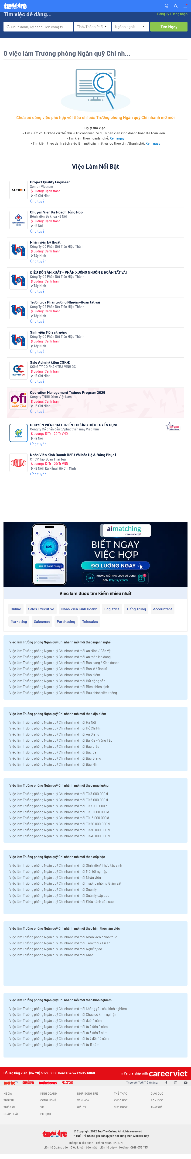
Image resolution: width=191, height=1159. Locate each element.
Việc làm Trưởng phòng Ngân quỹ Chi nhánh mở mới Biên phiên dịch (59, 686)
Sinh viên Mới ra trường (48, 332)
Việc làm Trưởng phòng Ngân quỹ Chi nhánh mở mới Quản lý (53, 889)
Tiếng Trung (136, 609)
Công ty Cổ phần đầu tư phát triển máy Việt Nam (64, 429)
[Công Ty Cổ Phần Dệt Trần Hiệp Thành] (18, 250)
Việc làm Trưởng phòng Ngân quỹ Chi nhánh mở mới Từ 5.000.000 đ (58, 800)
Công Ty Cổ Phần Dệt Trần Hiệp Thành (57, 246)
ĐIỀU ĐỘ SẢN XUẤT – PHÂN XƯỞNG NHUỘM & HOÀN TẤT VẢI (78, 272)
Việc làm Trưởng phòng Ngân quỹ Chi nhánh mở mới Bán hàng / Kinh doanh (64, 662)
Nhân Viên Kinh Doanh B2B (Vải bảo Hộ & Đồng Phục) (73, 454)
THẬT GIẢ (157, 1107)
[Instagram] (175, 1082)
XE (42, 1107)
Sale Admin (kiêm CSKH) (50, 362)
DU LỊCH (45, 1114)
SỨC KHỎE (121, 1107)
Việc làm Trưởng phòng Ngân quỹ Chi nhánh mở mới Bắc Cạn (53, 752)
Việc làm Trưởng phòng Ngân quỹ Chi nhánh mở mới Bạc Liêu (54, 746)
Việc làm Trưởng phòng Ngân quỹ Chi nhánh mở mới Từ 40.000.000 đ (59, 836)
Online (16, 609)
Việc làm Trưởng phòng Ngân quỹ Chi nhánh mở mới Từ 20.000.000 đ (59, 824)
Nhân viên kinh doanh (79, 609)
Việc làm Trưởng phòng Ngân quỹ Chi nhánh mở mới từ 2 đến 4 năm (58, 1026)
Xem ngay (117, 138)
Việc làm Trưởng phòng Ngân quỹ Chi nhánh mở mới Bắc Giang (55, 758)
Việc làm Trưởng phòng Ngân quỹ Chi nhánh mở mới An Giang (54, 734)
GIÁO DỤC (157, 1093)
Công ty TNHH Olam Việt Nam (51, 397)
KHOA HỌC (121, 1100)
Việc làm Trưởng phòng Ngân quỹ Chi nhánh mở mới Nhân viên (55, 877)
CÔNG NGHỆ (48, 1100)
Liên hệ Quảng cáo (56, 1147)
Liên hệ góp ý (108, 1147)
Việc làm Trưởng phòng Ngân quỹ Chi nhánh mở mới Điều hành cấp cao (61, 901)
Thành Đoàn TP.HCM (109, 1143)
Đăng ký (163, 14)
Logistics (111, 609)
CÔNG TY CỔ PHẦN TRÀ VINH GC (53, 367)
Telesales (90, 621)
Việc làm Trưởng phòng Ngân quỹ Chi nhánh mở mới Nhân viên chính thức (63, 937)
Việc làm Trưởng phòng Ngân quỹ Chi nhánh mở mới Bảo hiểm (54, 675)
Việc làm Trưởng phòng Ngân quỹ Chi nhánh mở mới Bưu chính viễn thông (63, 693)
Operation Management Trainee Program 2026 (67, 392)
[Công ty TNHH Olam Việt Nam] (18, 400)
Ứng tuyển (38, 201)
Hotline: (133, 1147)
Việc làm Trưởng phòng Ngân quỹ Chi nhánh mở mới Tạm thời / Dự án (59, 943)
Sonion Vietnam (41, 187)
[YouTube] (186, 1082)
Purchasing (66, 621)
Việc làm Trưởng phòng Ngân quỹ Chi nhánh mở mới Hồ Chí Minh (56, 728)
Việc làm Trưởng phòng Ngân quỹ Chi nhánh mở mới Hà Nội (52, 722)
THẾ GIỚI (9, 1107)
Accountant (162, 609)
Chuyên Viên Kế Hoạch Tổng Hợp (56, 212)
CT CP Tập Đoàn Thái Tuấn (49, 459)
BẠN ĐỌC (157, 1100)
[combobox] (38, 26)
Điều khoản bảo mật (83, 1147)
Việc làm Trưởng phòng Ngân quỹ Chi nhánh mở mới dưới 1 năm (55, 1020)
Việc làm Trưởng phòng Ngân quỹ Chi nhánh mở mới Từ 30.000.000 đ (59, 830)
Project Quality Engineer (50, 182)
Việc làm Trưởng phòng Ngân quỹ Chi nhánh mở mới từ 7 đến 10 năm (59, 1038)
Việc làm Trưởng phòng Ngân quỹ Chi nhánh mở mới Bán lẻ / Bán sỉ (58, 669)
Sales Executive (41, 609)
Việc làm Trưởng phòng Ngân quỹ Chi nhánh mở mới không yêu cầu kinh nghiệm (68, 1008)
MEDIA (7, 1093)
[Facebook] (166, 1082)
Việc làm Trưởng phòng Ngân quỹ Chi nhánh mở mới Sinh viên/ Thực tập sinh (65, 865)
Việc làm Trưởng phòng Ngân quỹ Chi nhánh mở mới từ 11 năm (54, 1044)
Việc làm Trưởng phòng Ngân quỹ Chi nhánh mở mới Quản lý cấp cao (59, 895)
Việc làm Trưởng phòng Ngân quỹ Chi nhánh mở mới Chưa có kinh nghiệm (63, 1014)
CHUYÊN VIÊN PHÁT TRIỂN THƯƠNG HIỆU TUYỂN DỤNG (74, 424)
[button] (176, 5)
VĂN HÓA (83, 1100)
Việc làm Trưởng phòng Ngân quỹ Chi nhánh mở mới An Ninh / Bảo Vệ (60, 651)
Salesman (42, 621)
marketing (19, 621)
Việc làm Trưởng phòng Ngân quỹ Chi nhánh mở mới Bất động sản (57, 681)
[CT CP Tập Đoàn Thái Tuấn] (18, 463)
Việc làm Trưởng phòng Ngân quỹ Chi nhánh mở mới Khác (51, 955)
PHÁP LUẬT (10, 1114)
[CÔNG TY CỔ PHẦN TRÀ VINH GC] (18, 370)
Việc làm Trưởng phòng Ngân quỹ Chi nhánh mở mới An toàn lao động (60, 657)
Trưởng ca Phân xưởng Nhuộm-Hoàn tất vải (65, 302)
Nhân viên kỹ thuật (45, 242)
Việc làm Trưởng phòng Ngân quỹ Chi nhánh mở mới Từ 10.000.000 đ (59, 812)
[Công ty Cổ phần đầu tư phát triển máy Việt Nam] (18, 433)
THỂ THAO (120, 1093)
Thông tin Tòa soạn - (82, 1143)
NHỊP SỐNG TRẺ (87, 1093)
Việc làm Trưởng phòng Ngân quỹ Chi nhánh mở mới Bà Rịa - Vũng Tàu (61, 740)
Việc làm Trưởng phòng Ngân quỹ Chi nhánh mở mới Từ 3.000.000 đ (58, 794)
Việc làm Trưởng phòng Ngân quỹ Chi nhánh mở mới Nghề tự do (55, 949)
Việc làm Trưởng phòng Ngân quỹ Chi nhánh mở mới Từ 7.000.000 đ (58, 806)
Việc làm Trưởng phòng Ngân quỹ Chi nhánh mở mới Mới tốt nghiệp (58, 871)
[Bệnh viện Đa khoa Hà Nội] (18, 220)
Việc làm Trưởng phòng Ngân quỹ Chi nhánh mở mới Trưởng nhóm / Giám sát (65, 883)
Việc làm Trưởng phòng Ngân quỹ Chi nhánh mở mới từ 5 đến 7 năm (58, 1032)
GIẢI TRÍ (82, 1107)
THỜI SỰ (8, 1100)
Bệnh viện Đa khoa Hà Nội (48, 216)
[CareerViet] (168, 1073)
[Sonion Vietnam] (18, 190)
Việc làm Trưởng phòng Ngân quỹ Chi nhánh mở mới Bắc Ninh (54, 764)
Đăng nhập (179, 14)
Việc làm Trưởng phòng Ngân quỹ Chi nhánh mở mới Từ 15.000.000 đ (59, 818)
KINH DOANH (48, 1093)
